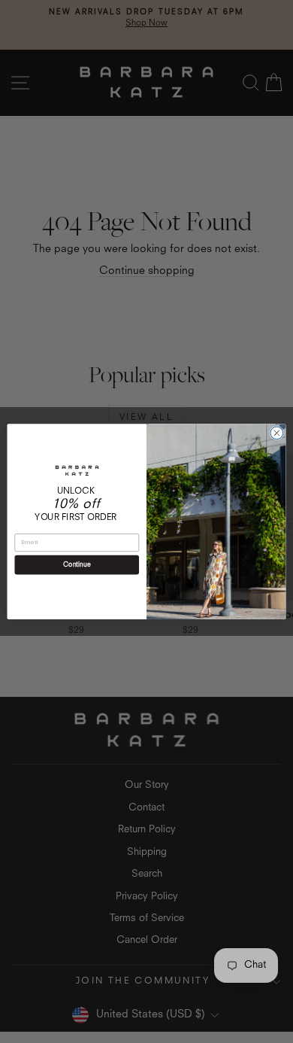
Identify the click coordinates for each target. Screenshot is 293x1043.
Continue (76, 564)
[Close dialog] (276, 433)
